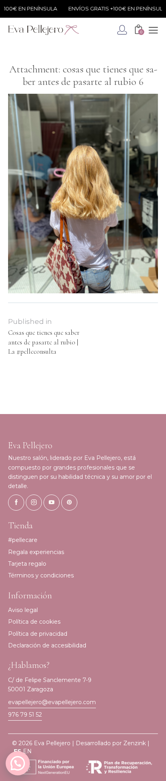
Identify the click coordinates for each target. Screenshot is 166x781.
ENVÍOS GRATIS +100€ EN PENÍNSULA (113, 8)
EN (27, 751)
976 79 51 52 (25, 714)
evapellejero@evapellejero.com (52, 702)
